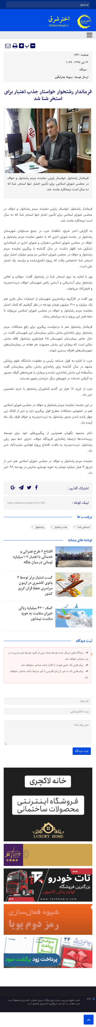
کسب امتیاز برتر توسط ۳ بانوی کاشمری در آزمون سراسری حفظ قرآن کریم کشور (35, 585)
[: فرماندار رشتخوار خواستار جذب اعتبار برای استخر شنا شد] (8, 45)
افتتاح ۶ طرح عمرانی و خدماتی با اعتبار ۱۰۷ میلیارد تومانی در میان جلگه (33, 557)
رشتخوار (39, 527)
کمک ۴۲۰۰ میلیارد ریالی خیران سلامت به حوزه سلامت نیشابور (35, 613)
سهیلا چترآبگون (63, 77)
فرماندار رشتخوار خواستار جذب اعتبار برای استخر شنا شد (48, 95)
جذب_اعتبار (60, 527)
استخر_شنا (84, 527)
